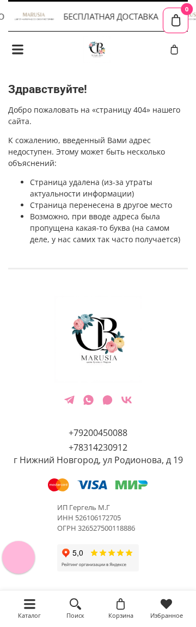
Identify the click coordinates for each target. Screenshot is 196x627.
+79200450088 (98, 433)
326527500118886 (106, 528)
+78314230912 (98, 447)
